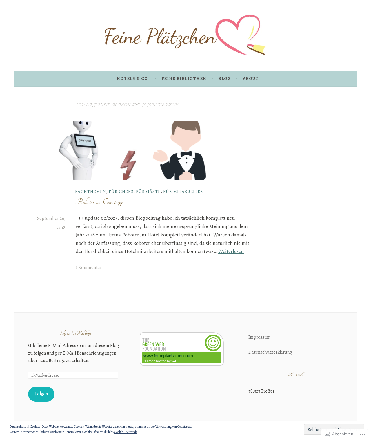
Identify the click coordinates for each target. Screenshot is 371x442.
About (251, 78)
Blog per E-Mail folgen (75, 333)
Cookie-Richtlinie (125, 432)
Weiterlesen (231, 251)
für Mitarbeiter (183, 191)
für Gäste (148, 191)
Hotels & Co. (133, 78)
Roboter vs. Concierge (99, 201)
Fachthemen (90, 191)
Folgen (41, 394)
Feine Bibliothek (183, 78)
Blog (224, 78)
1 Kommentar (89, 267)
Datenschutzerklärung (270, 352)
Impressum (259, 337)
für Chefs (121, 191)
